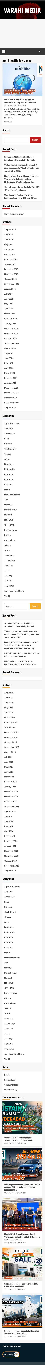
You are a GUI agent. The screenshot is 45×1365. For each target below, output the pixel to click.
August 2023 (10, 407)
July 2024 (8, 353)
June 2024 (8, 358)
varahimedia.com (11, 106)
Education (8, 474)
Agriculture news (12, 423)
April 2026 (9, 249)
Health (24, 90)
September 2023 (11, 402)
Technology (9, 560)
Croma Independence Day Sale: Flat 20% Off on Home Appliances (22, 188)
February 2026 (10, 259)
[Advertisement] (22, 34)
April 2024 (9, 368)
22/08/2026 (22, 1143)
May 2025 (8, 304)
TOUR (7, 570)
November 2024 (11, 333)
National (7, 93)
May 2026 (8, 244)
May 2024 (8, 363)
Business (8, 444)
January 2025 (10, 323)
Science (7, 545)
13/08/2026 (22, 1289)
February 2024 (10, 378)
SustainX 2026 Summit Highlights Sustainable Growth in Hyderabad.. (19, 158)
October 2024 (10, 338)
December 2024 (11, 328)
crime (6, 459)
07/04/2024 (22, 105)
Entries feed (9, 1080)
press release (10, 540)
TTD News (9, 586)
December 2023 (11, 388)
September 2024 (11, 343)
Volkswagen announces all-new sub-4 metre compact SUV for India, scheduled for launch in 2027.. (22, 168)
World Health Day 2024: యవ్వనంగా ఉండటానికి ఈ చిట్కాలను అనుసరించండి (20, 101)
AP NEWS (8, 428)
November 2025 (11, 274)
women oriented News (14, 591)
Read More (8, 122)
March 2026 (9, 254)
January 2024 (10, 383)
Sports (7, 550)
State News (9, 555)
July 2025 (8, 294)
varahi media (22, 10)
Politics (7, 535)
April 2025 (9, 309)
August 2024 (10, 348)
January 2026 (10, 264)
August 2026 (10, 229)
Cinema (7, 454)
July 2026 (8, 234)
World (30, 93)
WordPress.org (11, 1090)
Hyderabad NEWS (12, 494)
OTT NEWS (9, 525)
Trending (23, 93)
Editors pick (9, 90)
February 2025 (10, 318)
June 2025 (8, 299)
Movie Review (10, 510)
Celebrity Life (10, 449)
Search (6, 130)
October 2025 (10, 279)
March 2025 (9, 313)
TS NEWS (8, 581)
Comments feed (11, 1085)
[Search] (39, 51)
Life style (32, 90)
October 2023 (10, 398)
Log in (7, 1075)
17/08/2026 (22, 1242)
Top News (15, 93)
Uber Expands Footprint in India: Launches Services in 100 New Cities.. (20, 196)
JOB (6, 499)
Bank (6, 439)
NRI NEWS (8, 520)
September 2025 (11, 284)
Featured (17, 90)
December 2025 (11, 269)
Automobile (9, 433)
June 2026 (8, 239)
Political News (10, 530)
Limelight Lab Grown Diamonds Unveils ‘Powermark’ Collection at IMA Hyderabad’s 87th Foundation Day (21, 179)
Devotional (9, 464)
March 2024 (9, 373)
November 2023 (11, 393)
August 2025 (10, 289)
